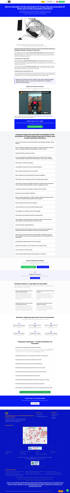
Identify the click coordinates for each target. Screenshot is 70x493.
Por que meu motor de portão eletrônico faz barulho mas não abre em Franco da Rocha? (39, 474)
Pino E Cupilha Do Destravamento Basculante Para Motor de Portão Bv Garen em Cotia (19, 474)
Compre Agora (35, 403)
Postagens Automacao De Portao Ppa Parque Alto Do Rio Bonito (15, 471)
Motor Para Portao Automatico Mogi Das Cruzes (53, 472)
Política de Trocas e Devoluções (25, 451)
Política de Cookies (54, 451)
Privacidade (37, 451)
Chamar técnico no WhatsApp (35, 126)
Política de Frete (23, 452)
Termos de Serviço (8, 452)
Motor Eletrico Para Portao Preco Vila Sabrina (12, 472)
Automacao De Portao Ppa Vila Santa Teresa (32, 472)
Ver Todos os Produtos (42, 267)
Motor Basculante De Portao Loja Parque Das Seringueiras (34, 471)
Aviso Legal (52, 452)
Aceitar (61, 491)
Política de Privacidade (47, 491)
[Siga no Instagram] (57, 2)
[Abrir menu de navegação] (6, 2)
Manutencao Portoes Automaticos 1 (51, 471)
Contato (37, 452)
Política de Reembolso (8, 451)
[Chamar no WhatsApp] (67, 490)
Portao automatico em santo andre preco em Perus (54, 474)
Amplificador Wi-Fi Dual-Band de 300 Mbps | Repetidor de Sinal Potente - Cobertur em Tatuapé (20, 475)
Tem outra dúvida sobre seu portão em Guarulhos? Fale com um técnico (35, 392)
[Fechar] (64, 491)
